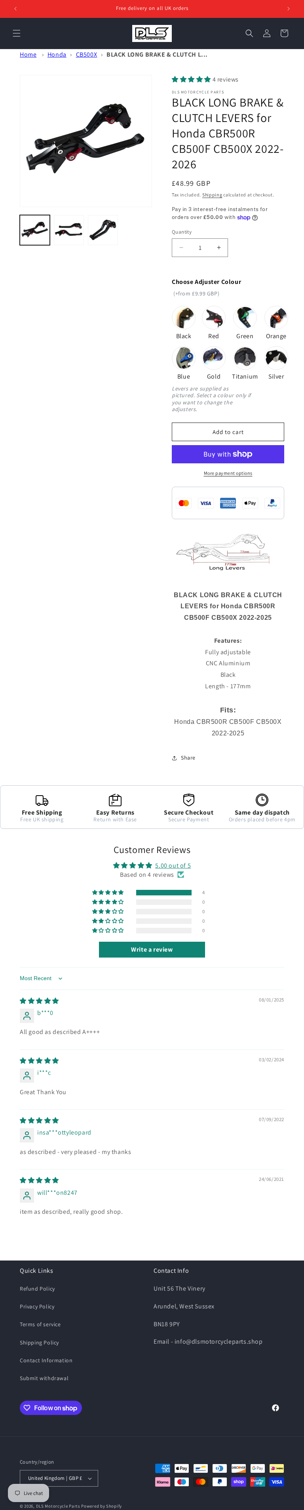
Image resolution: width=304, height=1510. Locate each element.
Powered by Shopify (101, 1506)
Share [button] (188, 757)
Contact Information (46, 1360)
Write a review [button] (152, 949)
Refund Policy (37, 1288)
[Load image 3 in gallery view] (103, 230)
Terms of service (40, 1324)
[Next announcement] (288, 8)
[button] (16, 33)
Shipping (212, 195)
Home (28, 54)
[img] (39, 1001)
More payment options (228, 473)
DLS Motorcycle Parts (58, 1506)
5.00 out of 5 (173, 865)
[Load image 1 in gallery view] (35, 230)
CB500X (86, 54)
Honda (57, 54)
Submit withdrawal (44, 1378)
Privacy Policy (37, 1306)
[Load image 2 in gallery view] (69, 230)
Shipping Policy (39, 1342)
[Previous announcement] (15, 8)
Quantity (182, 231)
